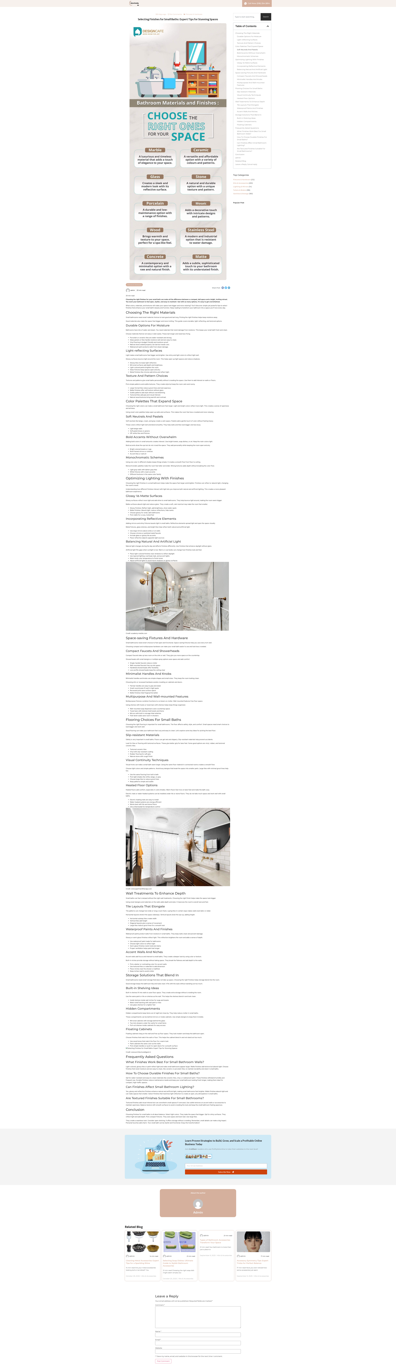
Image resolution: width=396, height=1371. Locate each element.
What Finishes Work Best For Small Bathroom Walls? (251, 132)
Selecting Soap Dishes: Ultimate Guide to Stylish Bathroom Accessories (178, 1263)
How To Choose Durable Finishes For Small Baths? (252, 138)
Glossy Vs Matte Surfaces (247, 63)
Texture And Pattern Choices (249, 43)
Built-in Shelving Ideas (246, 118)
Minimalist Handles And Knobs (249, 79)
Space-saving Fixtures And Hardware (250, 73)
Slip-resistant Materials (246, 92)
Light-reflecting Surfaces (247, 40)
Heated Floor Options (246, 98)
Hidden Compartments (246, 121)
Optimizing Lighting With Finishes (249, 60)
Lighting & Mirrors (241, 187)
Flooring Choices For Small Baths (248, 88)
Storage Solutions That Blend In (248, 115)
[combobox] (246, 17)
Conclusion (240, 154)
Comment (160, 1305)
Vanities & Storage (241, 194)
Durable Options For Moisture (249, 36)
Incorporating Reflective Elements (251, 66)
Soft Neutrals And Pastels (247, 50)
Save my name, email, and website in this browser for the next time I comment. (189, 1356)
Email (158, 1340)
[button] (223, 288)
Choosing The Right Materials (247, 33)
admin (238, 158)
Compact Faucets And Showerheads (252, 76)
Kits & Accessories (240, 183)
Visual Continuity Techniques (249, 95)
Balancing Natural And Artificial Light (252, 69)
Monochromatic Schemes (247, 56)
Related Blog (240, 161)
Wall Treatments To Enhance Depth (250, 102)
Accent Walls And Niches (247, 112)
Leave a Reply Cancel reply (246, 164)
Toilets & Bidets (239, 190)
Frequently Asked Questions (247, 128)
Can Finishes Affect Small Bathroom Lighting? (251, 144)
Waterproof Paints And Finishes (250, 108)
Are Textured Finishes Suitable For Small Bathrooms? (251, 150)
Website (158, 1348)
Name (158, 1331)
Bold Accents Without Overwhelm (251, 53)
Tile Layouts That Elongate (248, 105)
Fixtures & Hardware (194, 14)
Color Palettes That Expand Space (249, 46)
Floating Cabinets (244, 125)
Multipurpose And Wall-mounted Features (250, 84)
